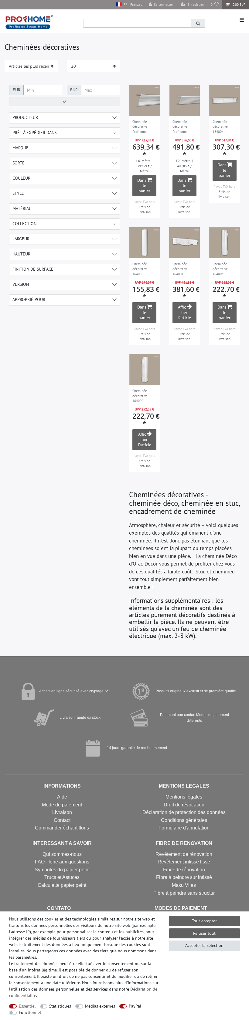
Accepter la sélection (204, 945)
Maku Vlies (184, 885)
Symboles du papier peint (62, 869)
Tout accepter (204, 921)
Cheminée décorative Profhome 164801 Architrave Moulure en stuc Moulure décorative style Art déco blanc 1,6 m (144, 127)
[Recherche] (198, 23)
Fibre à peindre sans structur (184, 893)
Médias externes (100, 1006)
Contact (62, 820)
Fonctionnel (30, 1012)
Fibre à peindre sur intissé (184, 877)
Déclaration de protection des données (184, 812)
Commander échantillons (62, 827)
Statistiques (60, 1006)
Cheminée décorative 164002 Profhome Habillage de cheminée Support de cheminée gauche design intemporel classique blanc (143, 396)
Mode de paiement (62, 804)
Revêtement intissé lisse (184, 861)
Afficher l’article (184, 312)
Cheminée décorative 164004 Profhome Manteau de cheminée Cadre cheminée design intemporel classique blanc (224, 127)
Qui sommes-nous (62, 854)
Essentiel (27, 1006)
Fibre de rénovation (184, 869)
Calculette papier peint (62, 885)
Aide (62, 796)
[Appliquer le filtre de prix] (64, 101)
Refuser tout (204, 933)
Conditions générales (184, 820)
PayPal (135, 1006)
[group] (144, 100)
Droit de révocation (184, 804)
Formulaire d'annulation (184, 827)
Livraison (62, 812)
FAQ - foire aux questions (62, 861)
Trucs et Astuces (62, 877)
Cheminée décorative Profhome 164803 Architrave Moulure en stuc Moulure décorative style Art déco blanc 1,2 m (184, 127)
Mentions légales (183, 796)
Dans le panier (143, 185)
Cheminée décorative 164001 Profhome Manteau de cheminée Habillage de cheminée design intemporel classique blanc (183, 269)
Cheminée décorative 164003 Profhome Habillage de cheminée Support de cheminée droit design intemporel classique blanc (224, 269)
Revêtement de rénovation (183, 854)
